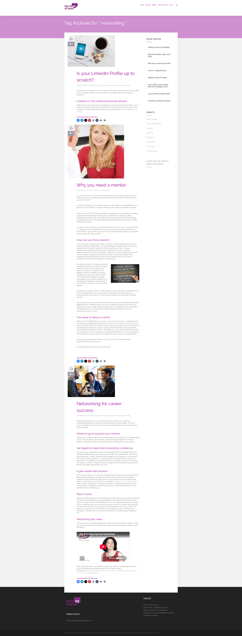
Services (154, 5)
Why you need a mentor (101, 185)
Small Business (125, 85)
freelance (150, 133)
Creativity (150, 128)
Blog (171, 5)
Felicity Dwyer (83, 85)
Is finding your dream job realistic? (159, 101)
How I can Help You (163, 5)
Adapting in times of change (157, 78)
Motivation (150, 137)
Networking (116, 85)
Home (142, 5)
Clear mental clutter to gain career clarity (159, 55)
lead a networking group (125, 481)
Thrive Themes (150, 632)
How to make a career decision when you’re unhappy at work (158, 86)
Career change (93, 85)
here (90, 620)
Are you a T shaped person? (157, 70)
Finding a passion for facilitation (159, 47)
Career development (105, 85)
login (157, 632)
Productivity (151, 146)
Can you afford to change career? (159, 94)
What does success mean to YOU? (159, 63)
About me (147, 5)
